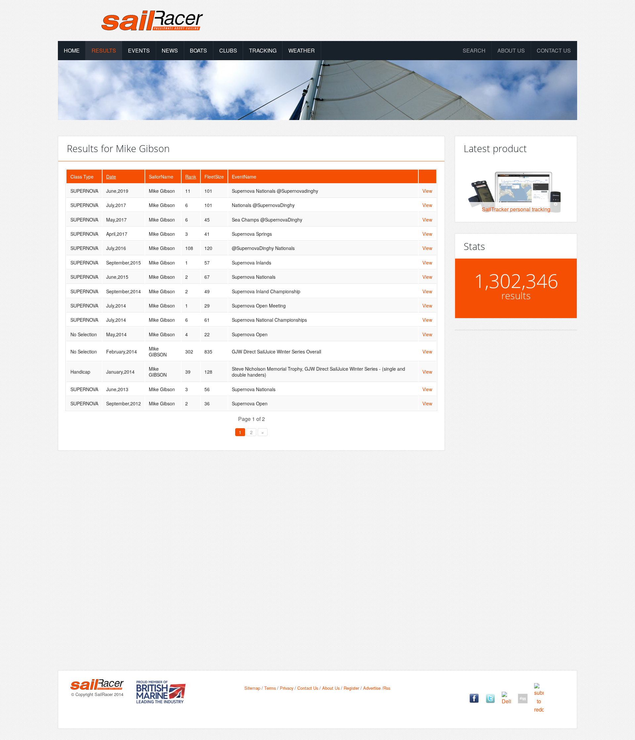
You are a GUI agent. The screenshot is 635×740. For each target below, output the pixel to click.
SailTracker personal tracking (516, 209)
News (170, 50)
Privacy (286, 688)
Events (139, 50)
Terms (270, 688)
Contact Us (554, 50)
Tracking (262, 50)
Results (104, 50)
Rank (190, 176)
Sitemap (252, 688)
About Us (331, 688)
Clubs (228, 50)
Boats (198, 50)
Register (351, 688)
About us (511, 50)
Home (72, 50)
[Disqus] (251, 550)
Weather (301, 50)
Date (111, 176)
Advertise (372, 688)
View (427, 190)
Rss (386, 688)
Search (474, 50)
